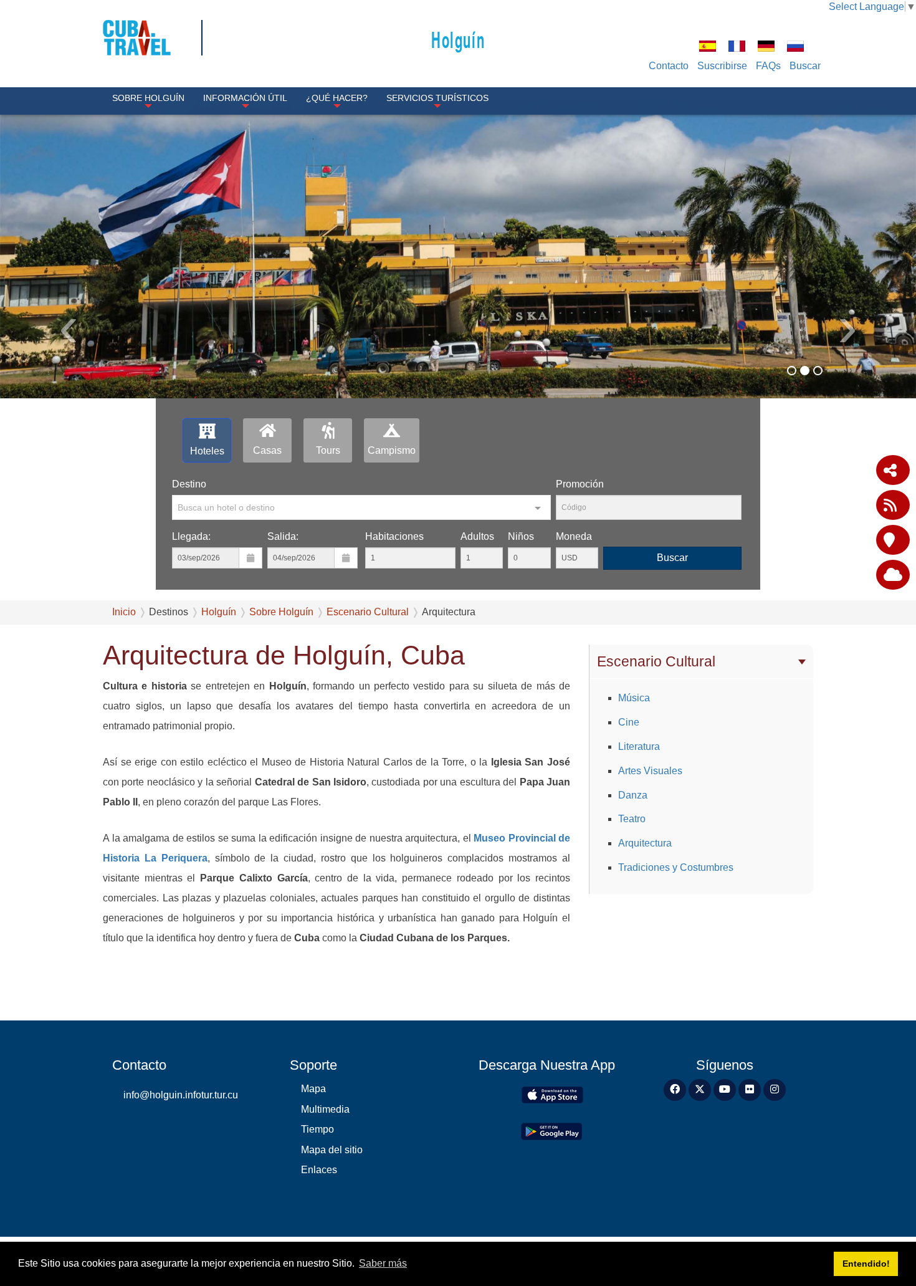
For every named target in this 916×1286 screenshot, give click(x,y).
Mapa (313, 1088)
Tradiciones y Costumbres (675, 867)
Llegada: (191, 536)
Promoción (580, 484)
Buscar (805, 65)
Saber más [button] (383, 1263)
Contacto (669, 65)
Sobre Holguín (148, 98)
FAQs (768, 65)
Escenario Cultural (368, 612)
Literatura (639, 746)
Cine (628, 722)
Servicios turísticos (437, 98)
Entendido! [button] (866, 1264)
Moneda (574, 536)
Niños (521, 536)
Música (634, 698)
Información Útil (245, 98)
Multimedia (325, 1109)
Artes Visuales (650, 770)
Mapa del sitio (332, 1149)
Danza (632, 795)
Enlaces (319, 1169)
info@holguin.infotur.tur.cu (180, 1095)
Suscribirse (722, 65)
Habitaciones (394, 536)
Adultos (477, 536)
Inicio (124, 612)
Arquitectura (645, 843)
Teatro (632, 818)
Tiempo (317, 1129)
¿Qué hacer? (337, 98)
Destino (189, 484)
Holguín (458, 39)
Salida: (282, 536)
